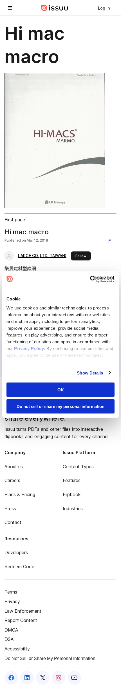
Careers (12, 480)
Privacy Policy (29, 348)
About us (14, 466)
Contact (13, 522)
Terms (11, 592)
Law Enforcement (23, 611)
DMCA (11, 630)
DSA (9, 639)
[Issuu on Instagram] (58, 677)
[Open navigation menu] (10, 8)
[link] (103, 8)
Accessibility (17, 649)
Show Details (90, 372)
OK (60, 389)
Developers (16, 552)
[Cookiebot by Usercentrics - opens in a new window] (90, 279)
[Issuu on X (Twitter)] (43, 677)
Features (71, 480)
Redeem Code (19, 566)
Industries (73, 508)
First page (15, 219)
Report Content (21, 620)
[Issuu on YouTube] (74, 677)
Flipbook (72, 494)
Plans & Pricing (20, 494)
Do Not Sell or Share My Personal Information (50, 658)
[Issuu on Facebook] (11, 677)
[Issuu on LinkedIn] (27, 677)
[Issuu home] (54, 8)
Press (10, 508)
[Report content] (110, 241)
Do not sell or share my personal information (60, 406)
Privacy (12, 601)
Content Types (78, 466)
